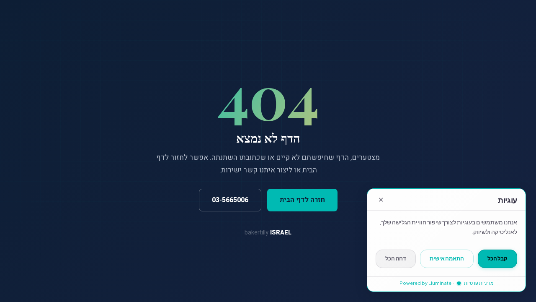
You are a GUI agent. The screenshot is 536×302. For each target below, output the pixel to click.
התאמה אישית (447, 258)
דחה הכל (395, 258)
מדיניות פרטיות (478, 283)
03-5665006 (230, 200)
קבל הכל (497, 258)
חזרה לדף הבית (302, 200)
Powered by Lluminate (425, 283)
